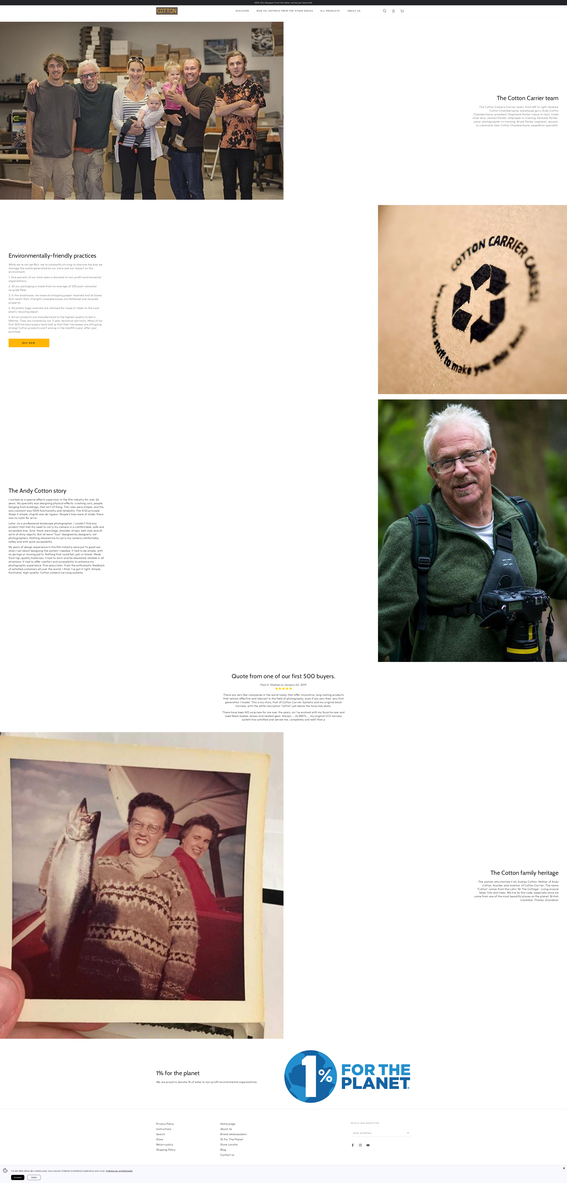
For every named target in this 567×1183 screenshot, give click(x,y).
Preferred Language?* (270, 604)
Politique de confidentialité (119, 1171)
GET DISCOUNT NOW (283, 620)
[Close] (564, 1168)
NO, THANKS (284, 630)
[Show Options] (309, 610)
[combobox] (282, 610)
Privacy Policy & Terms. (301, 642)
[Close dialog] (313, 539)
